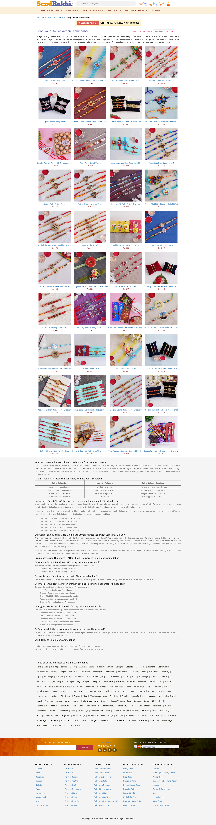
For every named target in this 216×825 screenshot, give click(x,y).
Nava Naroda (42, 696)
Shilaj (81, 705)
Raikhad (109, 691)
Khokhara (142, 681)
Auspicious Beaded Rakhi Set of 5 (161, 286)
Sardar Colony (108, 705)
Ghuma (168, 705)
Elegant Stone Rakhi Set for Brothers (126, 410)
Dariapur (119, 666)
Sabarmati (153, 671)
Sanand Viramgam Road (121, 701)
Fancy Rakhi (128, 768)
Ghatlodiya (79, 676)
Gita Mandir (93, 715)
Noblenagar (102, 686)
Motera (142, 691)
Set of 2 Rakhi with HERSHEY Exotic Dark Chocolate (130, 327)
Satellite (129, 666)
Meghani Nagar (164, 691)
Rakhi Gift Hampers (102, 789)
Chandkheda (115, 676)
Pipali (150, 686)
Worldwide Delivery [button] (135, 10)
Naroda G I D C (43, 681)
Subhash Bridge (136, 696)
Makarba (120, 681)
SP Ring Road (158, 701)
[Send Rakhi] (55, 3)
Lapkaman (54, 720)
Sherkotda (122, 671)
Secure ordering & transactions (151, 742)
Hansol (84, 720)
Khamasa (142, 715)
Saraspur (62, 671)
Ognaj (69, 686)
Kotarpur (160, 715)
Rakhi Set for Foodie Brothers (126, 245)
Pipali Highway (161, 686)
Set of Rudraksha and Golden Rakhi (126, 121)
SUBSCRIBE (84, 747)
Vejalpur (59, 676)
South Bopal (121, 696)
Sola (112, 696)
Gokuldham (131, 720)
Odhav (73, 666)
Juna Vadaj (154, 720)
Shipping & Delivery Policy (163, 772)
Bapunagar (143, 676)
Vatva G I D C (163, 666)
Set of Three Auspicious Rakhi (54, 327)
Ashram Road (97, 710)
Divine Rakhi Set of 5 (90, 245)
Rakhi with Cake (100, 781)
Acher (108, 710)
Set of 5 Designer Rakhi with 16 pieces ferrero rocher (95, 451)
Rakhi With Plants (101, 805)
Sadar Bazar (42, 705)
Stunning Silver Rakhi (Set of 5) (90, 327)
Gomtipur (70, 681)
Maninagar (97, 671)
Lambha (151, 666)
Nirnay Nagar (139, 686)
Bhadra (49, 715)
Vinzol (39, 701)
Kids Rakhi (127, 777)
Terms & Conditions (161, 789)
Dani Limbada (144, 705)
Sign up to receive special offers (54, 742)
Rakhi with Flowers (102, 785)
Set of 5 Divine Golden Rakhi (90, 204)
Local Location (42, 805)
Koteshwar (171, 715)
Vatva (53, 671)
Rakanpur (65, 691)
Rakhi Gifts (156, 10)
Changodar (96, 681)
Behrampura (110, 671)
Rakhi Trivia (157, 801)
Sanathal (137, 701)
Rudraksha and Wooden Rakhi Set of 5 (54, 245)
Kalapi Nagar (167, 720)
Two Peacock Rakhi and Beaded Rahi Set (125, 451)
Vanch (67, 701)
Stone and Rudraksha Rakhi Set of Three (90, 121)
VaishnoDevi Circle (167, 696)
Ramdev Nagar (43, 691)
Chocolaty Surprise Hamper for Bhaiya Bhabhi (163, 451)
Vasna (75, 701)
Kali (38, 725)
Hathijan (93, 720)
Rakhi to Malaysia (72, 793)
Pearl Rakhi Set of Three (90, 163)
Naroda (109, 666)
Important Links (162, 764)
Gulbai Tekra (118, 720)
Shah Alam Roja (92, 705)
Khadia (91, 666)
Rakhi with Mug (100, 793)
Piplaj (39, 676)
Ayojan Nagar (165, 710)
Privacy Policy (158, 777)
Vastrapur (169, 681)
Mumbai (39, 768)
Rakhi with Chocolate (103, 768)
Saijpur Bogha (83, 681)
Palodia (78, 686)
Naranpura (41, 686)
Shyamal (104, 701)
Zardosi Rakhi (129, 793)
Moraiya (151, 691)
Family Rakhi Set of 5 (90, 368)
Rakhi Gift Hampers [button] (92, 10)
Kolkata (39, 785)
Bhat (73, 710)
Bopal (153, 676)
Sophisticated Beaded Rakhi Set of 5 (161, 368)
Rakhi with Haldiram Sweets (106, 801)
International (73, 764)
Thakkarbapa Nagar (98, 696)
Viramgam (49, 701)
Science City (122, 705)
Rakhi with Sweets (102, 772)
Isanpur (63, 666)
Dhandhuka (41, 710)
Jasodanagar (57, 681)
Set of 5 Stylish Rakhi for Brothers (54, 451)
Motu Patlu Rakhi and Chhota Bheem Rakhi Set (163, 121)
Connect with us (106, 746)
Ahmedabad (41, 797)
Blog (154, 793)
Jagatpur (46, 725)
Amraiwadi (73, 671)
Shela (74, 705)
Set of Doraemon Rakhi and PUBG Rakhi (161, 327)
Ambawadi (144, 710)
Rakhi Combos (101, 764)
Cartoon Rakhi (129, 805)
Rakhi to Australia (72, 781)
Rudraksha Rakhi (130, 797)
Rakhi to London (71, 805)
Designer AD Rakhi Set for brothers (126, 204)
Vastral (126, 676)
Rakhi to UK (70, 772)
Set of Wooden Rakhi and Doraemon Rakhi (55, 368)
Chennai (39, 781)
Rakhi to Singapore (73, 789)
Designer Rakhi (129, 781)
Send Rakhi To (43, 764)
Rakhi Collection (133, 764)
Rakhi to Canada (71, 777)
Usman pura (151, 696)
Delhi (38, 772)
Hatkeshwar (105, 720)
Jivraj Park (57, 725)
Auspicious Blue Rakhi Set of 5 (161, 163)
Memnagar (49, 676)
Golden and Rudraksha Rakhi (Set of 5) (161, 410)
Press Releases (159, 797)
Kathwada (130, 715)
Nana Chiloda (92, 676)
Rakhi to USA (70, 768)
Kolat (150, 715)
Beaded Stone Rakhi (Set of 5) (161, 80)
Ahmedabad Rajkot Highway (125, 710)
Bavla (56, 715)
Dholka (52, 710)
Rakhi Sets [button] (71, 10)
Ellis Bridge (85, 671)
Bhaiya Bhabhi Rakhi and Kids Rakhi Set (161, 204)
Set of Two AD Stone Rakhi (161, 245)
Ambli (154, 710)
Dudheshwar (63, 710)
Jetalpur (104, 676)
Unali (85, 696)
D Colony (134, 671)
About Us (156, 768)
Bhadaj (40, 715)
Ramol (55, 691)
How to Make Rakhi (160, 805)
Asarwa (152, 681)
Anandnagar (83, 710)
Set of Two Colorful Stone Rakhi (125, 80)
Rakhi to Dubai (71, 797)
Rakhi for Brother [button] (50, 10)
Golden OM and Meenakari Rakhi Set (54, 286)
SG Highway (66, 696)
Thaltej (143, 671)
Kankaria (82, 666)
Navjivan (54, 696)
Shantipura (64, 705)
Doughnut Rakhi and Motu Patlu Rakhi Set (90, 286)
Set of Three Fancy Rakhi (54, 80)
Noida (38, 801)
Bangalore (40, 777)
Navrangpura (42, 671)
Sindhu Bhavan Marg (89, 701)
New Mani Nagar (117, 686)
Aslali (46, 666)
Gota (160, 681)
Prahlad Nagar (78, 691)
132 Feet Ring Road (72, 725)
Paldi (134, 676)
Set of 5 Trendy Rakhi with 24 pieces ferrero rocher (59, 163)
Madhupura (140, 666)
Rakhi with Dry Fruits (103, 777)
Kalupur (100, 666)
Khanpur (119, 715)
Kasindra (65, 720)
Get (155, 4)
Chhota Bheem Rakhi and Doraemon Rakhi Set (92, 80)
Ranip (51, 686)
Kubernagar (42, 720)
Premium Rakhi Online (132, 801)
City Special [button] (113, 10)
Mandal (133, 705)
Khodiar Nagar (107, 715)
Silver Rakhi (128, 772)
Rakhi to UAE (70, 785)
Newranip (60, 686)
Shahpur (53, 705)
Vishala (59, 701)
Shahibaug (165, 671)
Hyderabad (40, 793)
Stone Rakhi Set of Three (125, 286)
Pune (38, 789)
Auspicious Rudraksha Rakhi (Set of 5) (90, 410)
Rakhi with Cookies (102, 797)
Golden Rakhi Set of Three (54, 204)
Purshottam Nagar (95, 691)
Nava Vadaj (108, 681)
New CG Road (121, 691)
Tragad (77, 696)
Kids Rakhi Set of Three (126, 368)
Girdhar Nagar (79, 715)
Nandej (133, 691)
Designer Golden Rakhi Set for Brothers (55, 410)
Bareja (69, 676)
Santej (146, 701)
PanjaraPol (89, 686)
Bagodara (66, 715)
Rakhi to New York (72, 801)
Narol (39, 666)
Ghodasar (163, 676)
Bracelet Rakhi (129, 789)
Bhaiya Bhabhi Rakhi (131, 785)
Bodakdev (130, 681)
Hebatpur (143, 720)
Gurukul (75, 720)
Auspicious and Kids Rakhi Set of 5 (125, 163)
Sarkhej (54, 666)
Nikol (129, 686)
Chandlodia (157, 705)
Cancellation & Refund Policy (164, 781)
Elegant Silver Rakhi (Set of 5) (54, 121)
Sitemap (156, 785)
